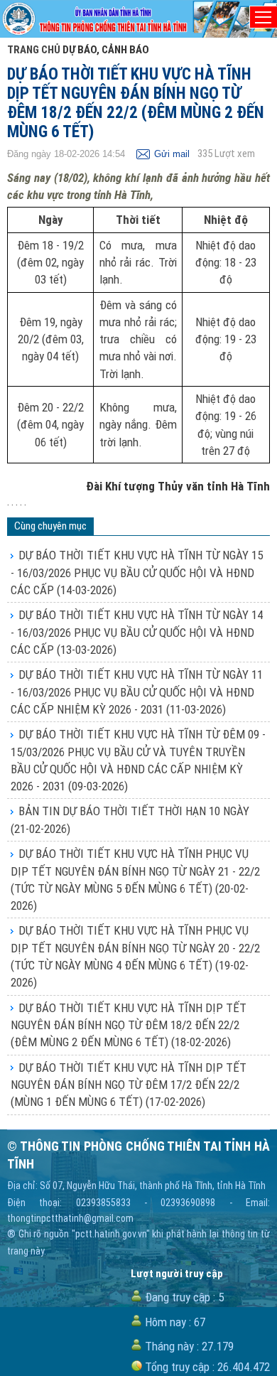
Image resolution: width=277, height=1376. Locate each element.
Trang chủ (33, 49)
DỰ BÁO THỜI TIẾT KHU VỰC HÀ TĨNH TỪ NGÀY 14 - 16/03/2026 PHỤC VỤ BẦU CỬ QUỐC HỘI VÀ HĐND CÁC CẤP (137, 632)
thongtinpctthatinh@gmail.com (70, 1218)
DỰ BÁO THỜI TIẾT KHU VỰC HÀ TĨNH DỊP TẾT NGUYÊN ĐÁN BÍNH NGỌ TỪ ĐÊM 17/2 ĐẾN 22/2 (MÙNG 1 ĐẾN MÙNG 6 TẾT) (128, 1084)
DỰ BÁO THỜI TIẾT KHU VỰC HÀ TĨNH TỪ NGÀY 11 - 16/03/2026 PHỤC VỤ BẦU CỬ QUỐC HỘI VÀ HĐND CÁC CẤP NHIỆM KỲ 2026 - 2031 (137, 691)
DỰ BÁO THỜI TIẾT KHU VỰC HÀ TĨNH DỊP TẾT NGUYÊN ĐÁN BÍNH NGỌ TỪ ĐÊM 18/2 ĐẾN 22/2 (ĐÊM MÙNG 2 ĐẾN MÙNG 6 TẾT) (128, 1025)
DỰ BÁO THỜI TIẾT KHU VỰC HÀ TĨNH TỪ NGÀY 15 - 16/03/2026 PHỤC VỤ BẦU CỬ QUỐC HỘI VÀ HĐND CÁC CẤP (137, 572)
